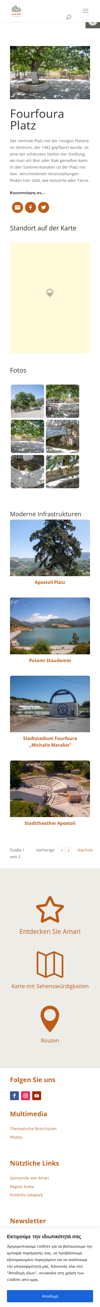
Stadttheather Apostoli (50, 823)
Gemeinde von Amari (29, 1178)
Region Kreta (22, 1186)
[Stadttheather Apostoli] (50, 789)
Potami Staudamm (50, 660)
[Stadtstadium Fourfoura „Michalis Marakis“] (50, 704)
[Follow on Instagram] (25, 1095)
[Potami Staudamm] (50, 625)
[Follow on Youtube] (36, 1095)
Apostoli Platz (50, 582)
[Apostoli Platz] (50, 548)
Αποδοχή (50, 1296)
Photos (16, 1137)
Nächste (85, 850)
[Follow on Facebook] (14, 1095)
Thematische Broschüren (33, 1128)
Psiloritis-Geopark (26, 1194)
